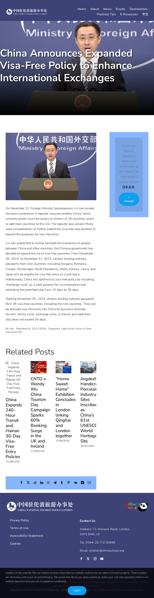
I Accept (129, 199)
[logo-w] (27, 10)
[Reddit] (35, 483)
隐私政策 (128, 187)
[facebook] (81, 558)
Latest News (68, 328)
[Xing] (82, 483)
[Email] (89, 483)
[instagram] (95, 558)
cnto (11, 328)
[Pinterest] (68, 483)
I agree (77, 590)
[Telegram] (55, 483)
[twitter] (88, 558)
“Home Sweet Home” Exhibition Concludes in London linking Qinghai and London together (66, 407)
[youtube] (101, 558)
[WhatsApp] (48, 483)
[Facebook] (21, 483)
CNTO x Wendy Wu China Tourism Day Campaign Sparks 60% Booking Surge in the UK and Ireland (40, 412)
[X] (28, 483)
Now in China (83, 328)
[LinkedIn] (41, 483)
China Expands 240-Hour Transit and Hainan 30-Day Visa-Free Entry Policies (14, 428)
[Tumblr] (61, 483)
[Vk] (75, 483)
